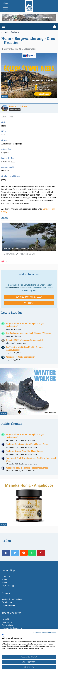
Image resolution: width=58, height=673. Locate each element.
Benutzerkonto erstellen (29, 297)
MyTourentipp (8, 585)
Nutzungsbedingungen (12, 628)
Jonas (8, 329)
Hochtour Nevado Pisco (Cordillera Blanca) (24, 451)
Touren (5, 579)
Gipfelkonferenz (9, 605)
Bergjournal (7, 602)
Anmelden (29, 303)
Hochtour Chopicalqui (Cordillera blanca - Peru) (27, 444)
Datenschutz (7, 625)
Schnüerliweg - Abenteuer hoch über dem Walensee (28, 333)
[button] (3, 26)
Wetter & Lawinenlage (12, 599)
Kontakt (5, 619)
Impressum (7, 622)
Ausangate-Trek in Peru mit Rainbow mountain (27, 468)
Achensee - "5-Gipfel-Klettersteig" (20, 357)
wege (7, 353)
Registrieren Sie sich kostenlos (17, 287)
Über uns (6, 576)
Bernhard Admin (11, 49)
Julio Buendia (10, 343)
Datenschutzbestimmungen (44, 633)
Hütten (5, 582)
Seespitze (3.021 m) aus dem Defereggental (24, 340)
